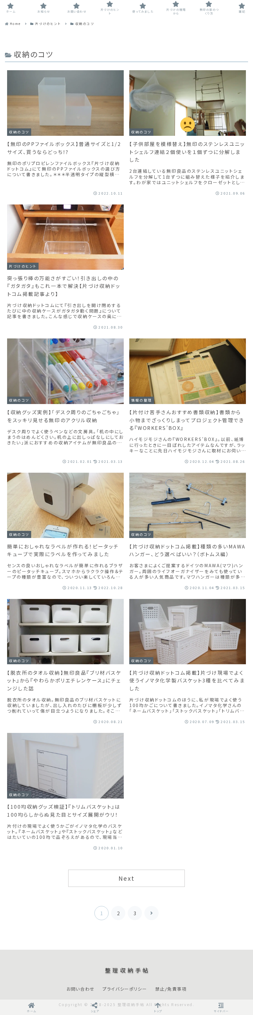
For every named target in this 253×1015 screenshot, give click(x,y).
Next (126, 878)
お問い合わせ (80, 989)
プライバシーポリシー (124, 989)
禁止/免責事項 (171, 989)
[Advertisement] (187, 251)
